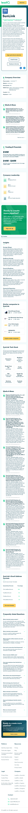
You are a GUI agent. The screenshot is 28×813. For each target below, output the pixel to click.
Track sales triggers (6, 750)
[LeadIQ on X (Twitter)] (23, 810)
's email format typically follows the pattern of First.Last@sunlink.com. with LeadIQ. (12, 693)
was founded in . (9, 711)
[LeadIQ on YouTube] (26, 810)
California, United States (8, 20)
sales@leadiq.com (14, 804)
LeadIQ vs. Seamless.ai (20, 785)
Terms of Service (5, 780)
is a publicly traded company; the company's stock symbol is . (12, 633)
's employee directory (9, 671)
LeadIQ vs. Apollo (19, 778)
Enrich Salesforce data (6, 757)
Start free (22, 2)
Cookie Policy (4, 778)
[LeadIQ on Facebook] (22, 810)
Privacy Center (18, 767)
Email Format (14, 59)
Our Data (17, 765)
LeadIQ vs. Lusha (19, 780)
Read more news (21, 137)
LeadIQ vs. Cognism (19, 783)
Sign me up (9, 228)
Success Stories (5, 759)
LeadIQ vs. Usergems (20, 788)
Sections (5, 236)
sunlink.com (17, 641)
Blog (16, 750)
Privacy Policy (4, 775)
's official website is (13, 641)
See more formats (9, 605)
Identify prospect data (6, 747)
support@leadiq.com (15, 801)
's (13, 656)
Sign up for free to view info (14, 55)
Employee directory (14, 64)
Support (16, 757)
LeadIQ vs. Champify (20, 791)
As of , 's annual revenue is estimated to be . (13, 649)
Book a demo (14, 734)
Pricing (16, 747)
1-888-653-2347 (14, 799)
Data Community (19, 762)
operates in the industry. (12, 677)
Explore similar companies (11, 338)
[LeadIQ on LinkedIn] (24, 810)
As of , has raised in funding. (13, 703)
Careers (16, 759)
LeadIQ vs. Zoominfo (20, 775)
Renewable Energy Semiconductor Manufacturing (12, 19)
